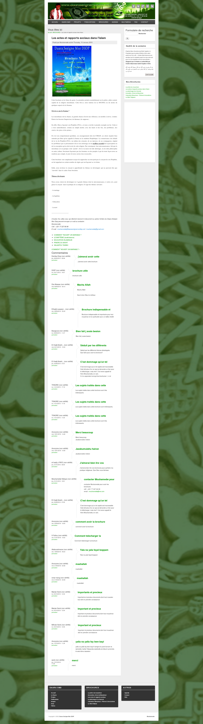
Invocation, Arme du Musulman (134, 93)
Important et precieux (89, 608)
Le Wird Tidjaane (130, 97)
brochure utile (80, 270)
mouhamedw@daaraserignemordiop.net (71, 229)
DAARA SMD (66, 22)
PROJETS (77, 22)
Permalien (54, 260)
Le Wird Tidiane (92, 704)
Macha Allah (84, 284)
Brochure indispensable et (96, 309)
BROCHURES (103, 22)
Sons (52, 704)
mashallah (81, 564)
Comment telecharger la (88, 535)
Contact (127, 695)
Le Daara (54, 695)
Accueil (50, 32)
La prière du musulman (132, 87)
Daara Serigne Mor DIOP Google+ (143, 6)
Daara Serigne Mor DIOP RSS (152, 6)
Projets (53, 697)
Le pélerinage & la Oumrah (133, 91)
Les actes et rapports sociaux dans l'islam (137, 89)
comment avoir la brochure (90, 521)
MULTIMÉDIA (126, 22)
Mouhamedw (150, 716)
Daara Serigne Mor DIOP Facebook (133, 6)
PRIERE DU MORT (61, 242)
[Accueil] (101, 18)
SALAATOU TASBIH (61, 245)
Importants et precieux (90, 592)
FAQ (135, 22)
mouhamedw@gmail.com (95, 229)
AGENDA (115, 22)
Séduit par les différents (93, 345)
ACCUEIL (55, 22)
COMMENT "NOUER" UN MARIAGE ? (67, 235)
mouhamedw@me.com (96, 491)
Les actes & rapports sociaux (97, 697)
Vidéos (53, 706)
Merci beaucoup (84, 432)
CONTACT (144, 22)
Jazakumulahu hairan (87, 448)
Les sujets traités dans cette (90, 385)
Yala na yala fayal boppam (94, 549)
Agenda (127, 693)
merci (75, 660)
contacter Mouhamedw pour (99, 479)
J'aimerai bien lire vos (92, 462)
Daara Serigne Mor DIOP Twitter (138, 6)
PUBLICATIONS (89, 22)
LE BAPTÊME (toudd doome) (64, 237)
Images (53, 701)
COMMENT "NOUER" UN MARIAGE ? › (66, 249)
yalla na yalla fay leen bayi (90, 641)
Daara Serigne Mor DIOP (66, 716)
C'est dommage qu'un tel (93, 361)
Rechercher (142, 33)
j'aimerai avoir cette (88, 256)
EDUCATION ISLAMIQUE (63, 240)
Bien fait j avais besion (88, 331)
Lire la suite (149, 75)
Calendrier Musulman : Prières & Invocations (138, 95)
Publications (54, 699)
